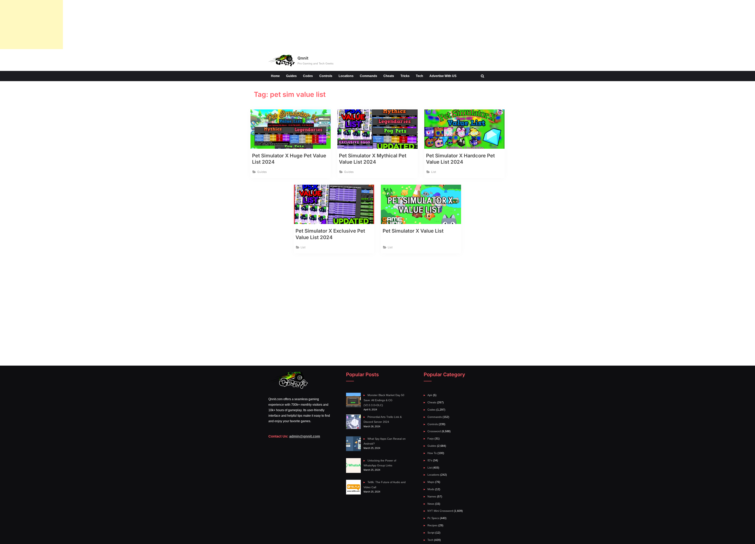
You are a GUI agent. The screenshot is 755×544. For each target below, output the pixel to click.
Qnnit (302, 58)
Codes (308, 76)
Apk (429, 395)
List (433, 171)
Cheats (388, 76)
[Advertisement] (31, 24)
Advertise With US (443, 76)
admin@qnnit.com (304, 436)
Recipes (432, 525)
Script (431, 532)
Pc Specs (433, 518)
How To (432, 453)
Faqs (430, 438)
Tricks (405, 76)
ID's (429, 460)
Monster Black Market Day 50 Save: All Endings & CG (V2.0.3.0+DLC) (384, 400)
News (430, 503)
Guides (291, 76)
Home (275, 76)
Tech (419, 76)
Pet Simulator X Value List (413, 231)
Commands (368, 76)
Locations (346, 76)
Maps (430, 481)
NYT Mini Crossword (440, 510)
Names (431, 496)
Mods (430, 489)
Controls (325, 76)
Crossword (434, 431)
